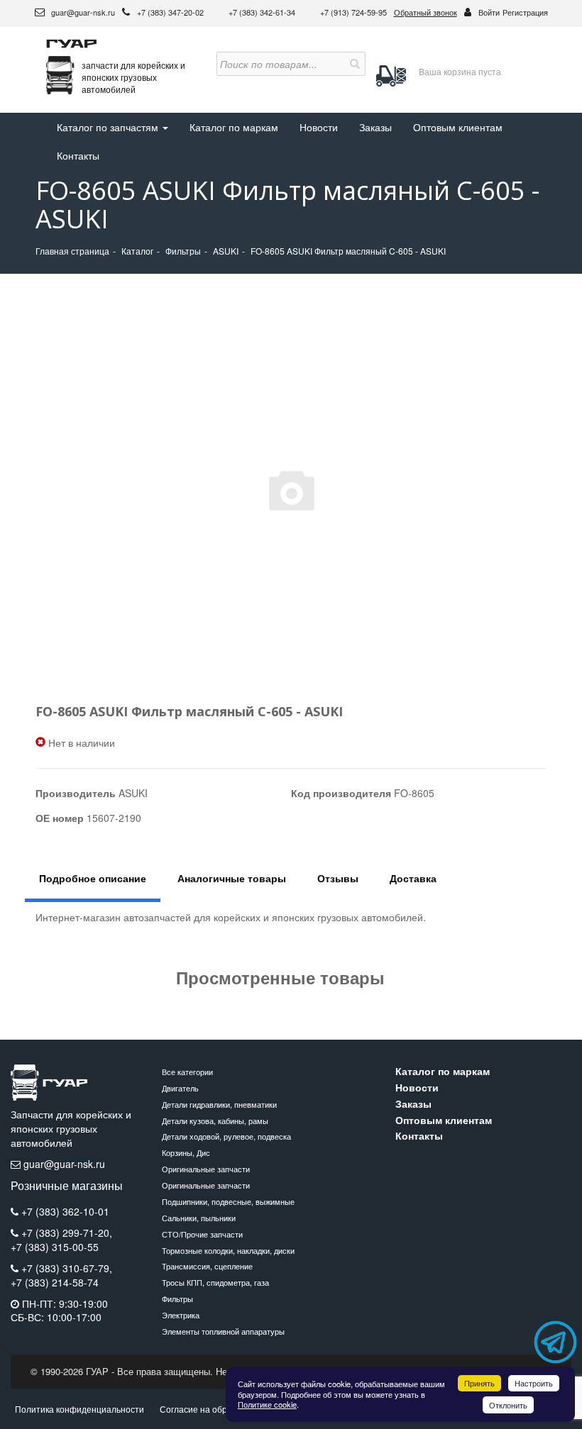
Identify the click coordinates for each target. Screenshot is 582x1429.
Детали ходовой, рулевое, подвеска (226, 1136)
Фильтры (177, 1298)
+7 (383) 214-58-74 (55, 1282)
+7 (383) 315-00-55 (55, 1247)
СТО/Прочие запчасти (202, 1234)
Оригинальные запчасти (206, 1168)
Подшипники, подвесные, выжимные (228, 1201)
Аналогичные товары (231, 878)
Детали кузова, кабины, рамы (215, 1120)
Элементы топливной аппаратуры (223, 1331)
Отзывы (337, 878)
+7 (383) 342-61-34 (263, 12)
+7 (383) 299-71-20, (66, 1232)
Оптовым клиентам (458, 127)
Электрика (180, 1314)
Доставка (413, 878)
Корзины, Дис (186, 1152)
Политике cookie (267, 1404)
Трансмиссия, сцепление (207, 1266)
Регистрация (525, 12)
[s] (353, 64)
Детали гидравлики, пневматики (219, 1104)
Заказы (375, 127)
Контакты (78, 155)
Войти (489, 12)
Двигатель (180, 1088)
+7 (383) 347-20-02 (171, 12)
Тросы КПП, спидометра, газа (215, 1282)
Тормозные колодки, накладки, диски (228, 1250)
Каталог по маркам (234, 127)
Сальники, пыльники (199, 1217)
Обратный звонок (425, 12)
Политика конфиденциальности (79, 1409)
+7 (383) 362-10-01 (65, 1211)
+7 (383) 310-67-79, (66, 1268)
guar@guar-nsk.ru (82, 12)
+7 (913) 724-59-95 (353, 12)
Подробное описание (92, 878)
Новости (319, 127)
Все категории (187, 1071)
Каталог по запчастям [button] (109, 127)
